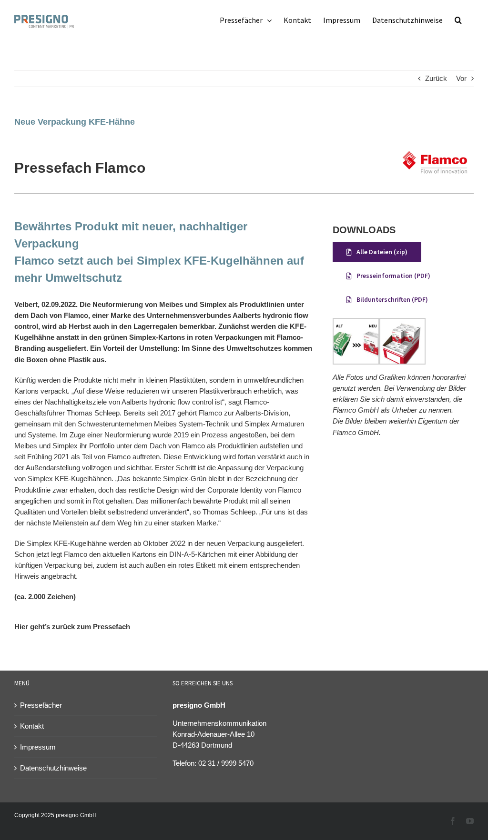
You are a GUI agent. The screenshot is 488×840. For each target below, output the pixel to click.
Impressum (38, 747)
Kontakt (32, 726)
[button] (458, 20)
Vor (461, 78)
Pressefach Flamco (79, 168)
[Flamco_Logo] (435, 145)
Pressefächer (41, 705)
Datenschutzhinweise (53, 768)
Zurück (436, 78)
